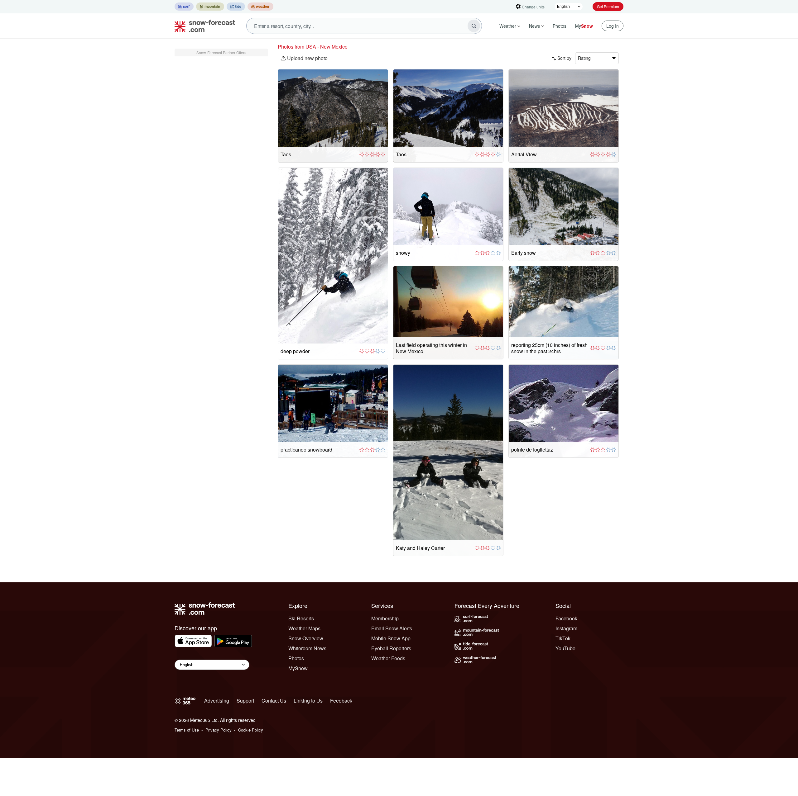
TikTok (562, 638)
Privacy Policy (218, 730)
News (534, 26)
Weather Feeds (388, 658)
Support (245, 700)
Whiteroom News (307, 648)
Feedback (341, 700)
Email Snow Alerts (391, 628)
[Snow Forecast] (203, 26)
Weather (507, 26)
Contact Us (274, 700)
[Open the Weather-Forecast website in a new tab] (260, 6)
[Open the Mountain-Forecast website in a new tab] (210, 6)
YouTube (565, 648)
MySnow (298, 668)
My (584, 26)
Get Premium (608, 6)
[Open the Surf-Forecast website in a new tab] (184, 6)
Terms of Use (187, 730)
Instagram (566, 628)
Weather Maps (304, 628)
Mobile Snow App (391, 638)
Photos (559, 26)
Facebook (566, 618)
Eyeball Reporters (391, 648)
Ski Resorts (301, 618)
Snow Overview (305, 638)
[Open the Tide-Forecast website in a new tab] (236, 6)
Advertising (216, 700)
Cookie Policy (250, 730)
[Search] (474, 26)
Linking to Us (308, 700)
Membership (385, 618)
